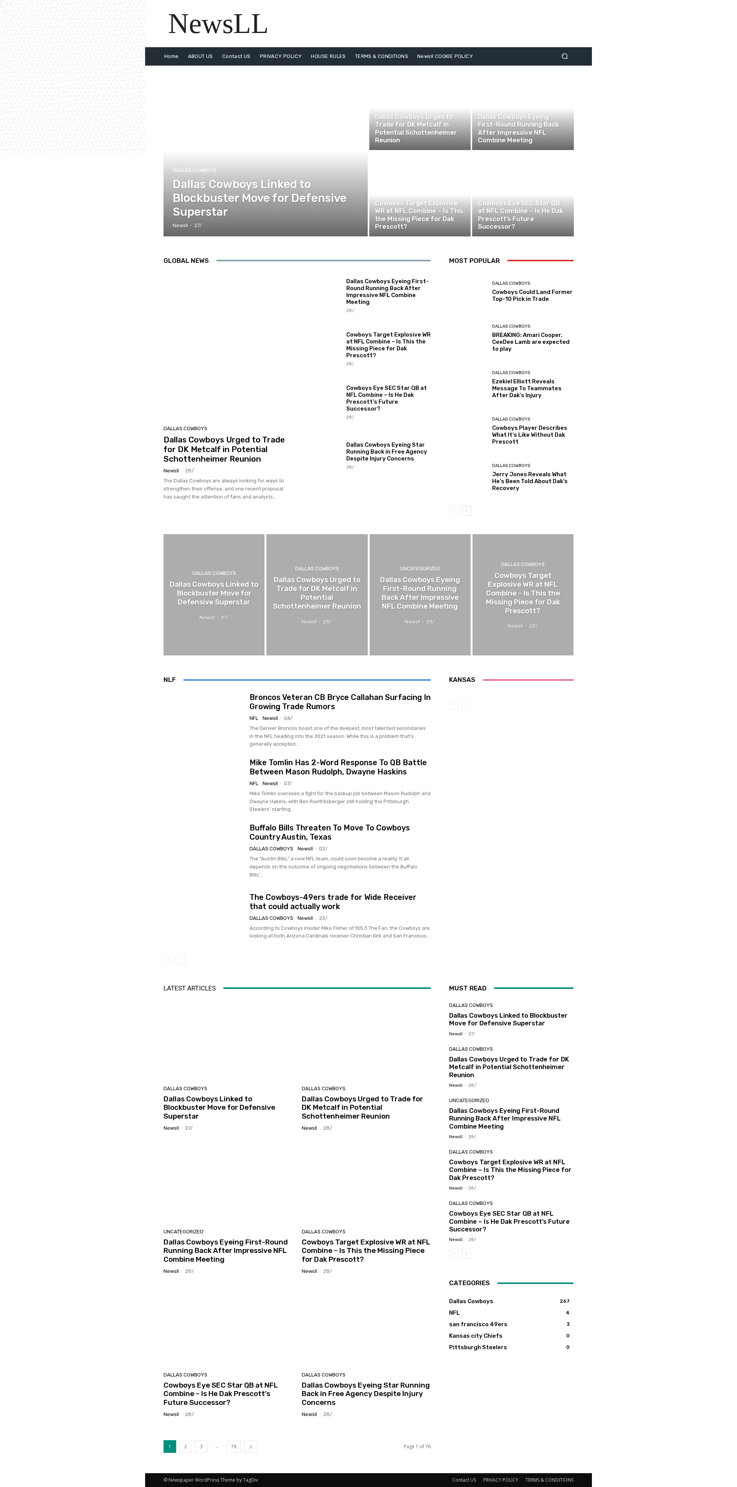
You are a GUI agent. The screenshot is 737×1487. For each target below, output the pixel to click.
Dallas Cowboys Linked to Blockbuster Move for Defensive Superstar (219, 1107)
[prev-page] (454, 511)
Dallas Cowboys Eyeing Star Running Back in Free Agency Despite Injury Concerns (386, 451)
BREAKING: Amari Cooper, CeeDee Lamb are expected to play (531, 342)
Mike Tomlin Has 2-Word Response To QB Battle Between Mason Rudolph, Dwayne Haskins (338, 767)
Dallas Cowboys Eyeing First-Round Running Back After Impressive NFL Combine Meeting (387, 291)
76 (233, 1446)
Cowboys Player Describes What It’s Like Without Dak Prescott (529, 434)
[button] (564, 56)
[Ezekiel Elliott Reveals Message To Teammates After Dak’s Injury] (467, 384)
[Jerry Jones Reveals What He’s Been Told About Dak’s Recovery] (467, 477)
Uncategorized (496, 107)
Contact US (464, 1480)
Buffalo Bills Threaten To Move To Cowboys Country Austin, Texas (330, 832)
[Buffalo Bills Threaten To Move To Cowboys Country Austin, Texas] (204, 851)
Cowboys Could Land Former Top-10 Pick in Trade (532, 295)
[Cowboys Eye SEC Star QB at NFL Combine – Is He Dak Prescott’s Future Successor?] (522, 194)
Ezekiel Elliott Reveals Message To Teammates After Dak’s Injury (527, 388)
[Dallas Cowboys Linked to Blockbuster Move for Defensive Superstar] (266, 151)
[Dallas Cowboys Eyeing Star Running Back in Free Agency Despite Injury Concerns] (321, 455)
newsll (171, 471)
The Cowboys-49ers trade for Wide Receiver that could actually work (333, 902)
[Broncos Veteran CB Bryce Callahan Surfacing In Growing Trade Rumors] (204, 720)
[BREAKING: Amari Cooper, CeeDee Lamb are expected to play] (467, 338)
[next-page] (466, 511)
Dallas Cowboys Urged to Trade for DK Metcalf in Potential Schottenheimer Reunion (224, 449)
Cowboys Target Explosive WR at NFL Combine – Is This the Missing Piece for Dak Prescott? (388, 345)
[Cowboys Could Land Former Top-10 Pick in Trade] (467, 291)
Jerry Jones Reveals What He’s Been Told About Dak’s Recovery (530, 481)
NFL (254, 718)
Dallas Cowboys (194, 170)
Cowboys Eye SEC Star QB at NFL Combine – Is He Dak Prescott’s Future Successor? (386, 398)
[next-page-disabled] (180, 959)
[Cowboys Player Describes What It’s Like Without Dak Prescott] (467, 431)
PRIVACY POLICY (500, 1480)
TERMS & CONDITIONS (549, 1480)
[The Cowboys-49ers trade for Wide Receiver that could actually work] (204, 916)
